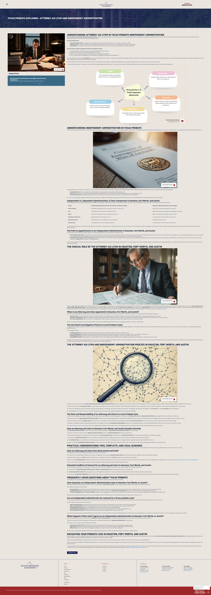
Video (65, 578)
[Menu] (6, 4)
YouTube (104, 569)
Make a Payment (67, 576)
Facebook (104, 566)
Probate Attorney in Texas (160, 308)
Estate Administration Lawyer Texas (77, 425)
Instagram (104, 567)
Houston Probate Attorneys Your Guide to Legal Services (185, 459)
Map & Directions (144, 571)
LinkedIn (104, 571)
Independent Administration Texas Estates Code (136, 547)
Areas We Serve (67, 569)
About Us (66, 567)
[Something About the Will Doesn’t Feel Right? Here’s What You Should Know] (36, 80)
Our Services (66, 571)
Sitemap (65, 584)
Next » (40, 83)
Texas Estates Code (73, 197)
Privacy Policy (66, 582)
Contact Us (66, 574)
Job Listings (66, 579)
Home (65, 566)
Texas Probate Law (81, 411)
